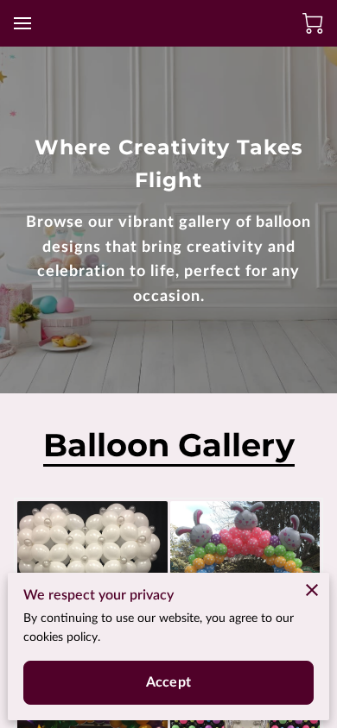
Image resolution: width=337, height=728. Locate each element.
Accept (168, 682)
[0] (312, 23)
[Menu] (22, 23)
